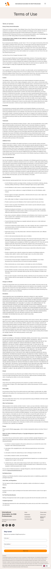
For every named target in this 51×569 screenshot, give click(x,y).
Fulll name (6, 538)
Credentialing (27, 516)
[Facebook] (6, 525)
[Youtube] (13, 525)
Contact (42, 520)
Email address (7, 544)
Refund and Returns (42, 517)
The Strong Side (28, 519)
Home (26, 512)
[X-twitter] (10, 525)
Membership (27, 514)
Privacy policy (43, 512)
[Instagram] (3, 525)
